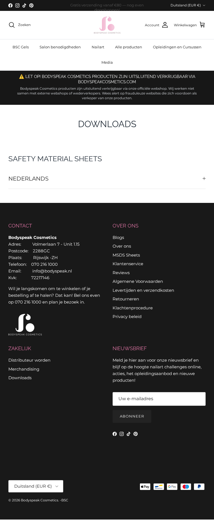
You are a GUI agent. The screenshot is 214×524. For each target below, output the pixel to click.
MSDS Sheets (126, 255)
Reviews (121, 272)
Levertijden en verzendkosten (143, 290)
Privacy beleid (127, 316)
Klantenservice (128, 263)
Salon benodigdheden (60, 47)
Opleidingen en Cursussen (177, 47)
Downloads (19, 377)
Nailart (98, 47)
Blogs (118, 237)
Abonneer (132, 416)
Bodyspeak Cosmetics (39, 500)
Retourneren (126, 299)
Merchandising (23, 369)
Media (107, 62)
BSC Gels (21, 47)
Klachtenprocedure (133, 307)
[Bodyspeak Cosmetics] (107, 25)
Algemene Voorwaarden (138, 281)
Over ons (122, 246)
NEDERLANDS (28, 178)
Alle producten (128, 47)
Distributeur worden (29, 360)
